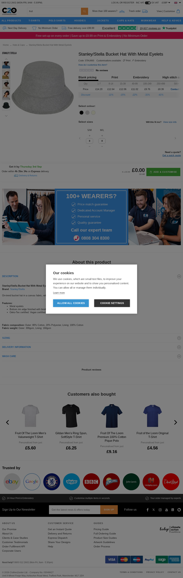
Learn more (59, 292)
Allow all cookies (71, 303)
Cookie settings (112, 303)
